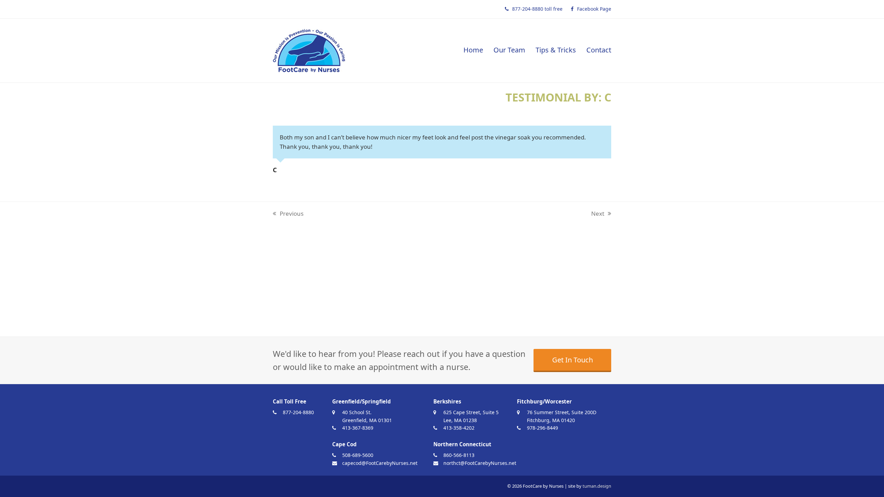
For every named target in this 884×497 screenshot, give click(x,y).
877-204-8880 (298, 412)
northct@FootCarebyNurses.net (479, 463)
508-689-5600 (357, 455)
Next (598, 213)
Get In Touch (572, 359)
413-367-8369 (357, 428)
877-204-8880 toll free (537, 9)
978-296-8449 (542, 428)
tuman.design (597, 486)
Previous (288, 213)
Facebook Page (594, 9)
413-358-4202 (458, 428)
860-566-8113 (458, 455)
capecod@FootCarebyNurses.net (379, 463)
